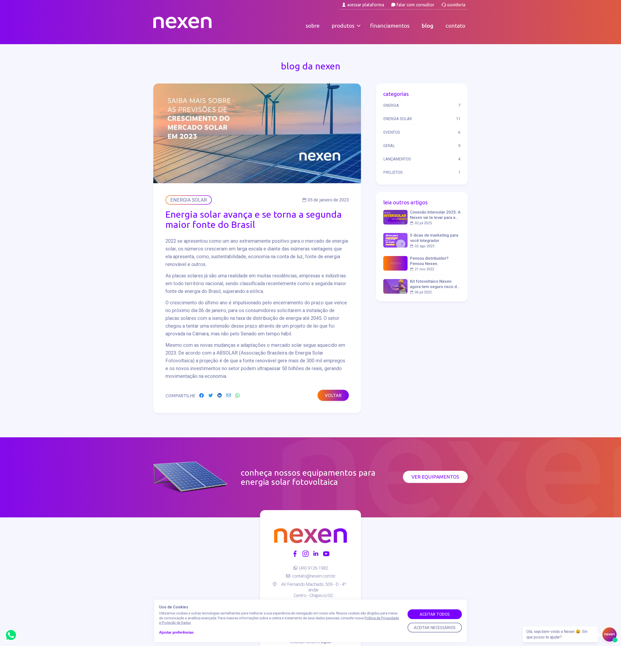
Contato (455, 26)
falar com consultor (415, 4)
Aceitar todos (435, 614)
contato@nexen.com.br (313, 576)
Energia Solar (421, 118)
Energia (421, 105)
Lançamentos (421, 159)
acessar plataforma (365, 4)
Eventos (421, 132)
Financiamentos (389, 26)
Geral (421, 145)
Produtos (343, 26)
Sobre (312, 26)
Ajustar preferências (176, 632)
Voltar (333, 395)
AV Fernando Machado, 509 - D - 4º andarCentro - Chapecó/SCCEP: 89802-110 (313, 593)
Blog (427, 26)
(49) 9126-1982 (313, 568)
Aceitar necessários (435, 627)
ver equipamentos (435, 477)
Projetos (421, 172)
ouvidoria (456, 4)
